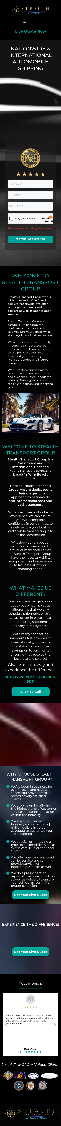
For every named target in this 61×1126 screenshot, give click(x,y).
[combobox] (11, 206)
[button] (24, 22)
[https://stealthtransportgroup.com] (30, 10)
